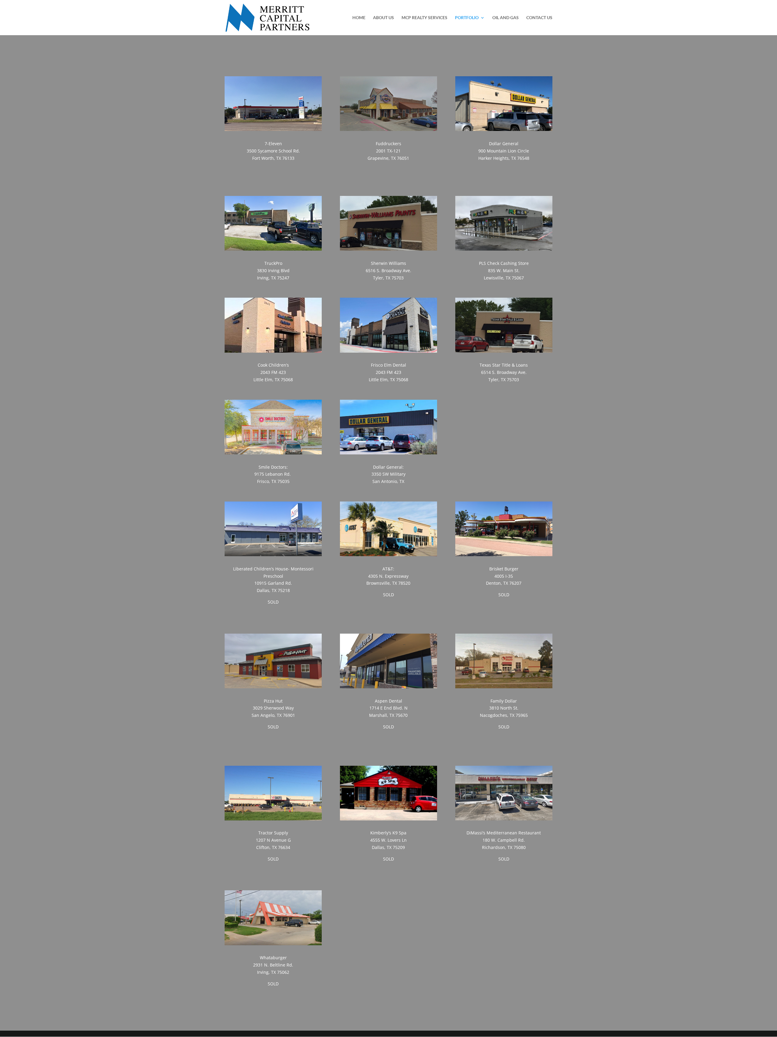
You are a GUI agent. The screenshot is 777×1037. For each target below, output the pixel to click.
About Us (383, 17)
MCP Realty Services (424, 17)
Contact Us (539, 17)
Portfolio (467, 17)
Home (358, 17)
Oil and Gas (505, 17)
